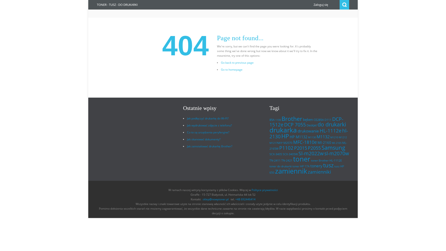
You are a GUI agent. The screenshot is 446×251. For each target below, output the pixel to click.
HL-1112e (330, 130)
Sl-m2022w (311, 153)
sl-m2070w (336, 153)
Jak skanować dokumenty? (203, 139)
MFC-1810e (305, 142)
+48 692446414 (245, 199)
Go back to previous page (237, 63)
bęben (308, 119)
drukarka (283, 130)
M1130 (312, 137)
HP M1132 (298, 136)
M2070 (287, 143)
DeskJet (312, 125)
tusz (328, 165)
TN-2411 (275, 160)
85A (272, 120)
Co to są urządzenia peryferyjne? (208, 132)
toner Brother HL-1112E (326, 160)
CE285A (319, 120)
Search (344, 5)
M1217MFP (276, 143)
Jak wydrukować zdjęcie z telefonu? (209, 125)
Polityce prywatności (265, 190)
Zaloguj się (321, 5)
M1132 (323, 136)
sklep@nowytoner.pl (216, 199)
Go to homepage (232, 70)
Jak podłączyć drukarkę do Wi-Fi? (208, 118)
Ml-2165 (336, 143)
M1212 (343, 137)
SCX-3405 (275, 154)
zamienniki (319, 172)
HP (285, 136)
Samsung (333, 147)
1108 (278, 120)
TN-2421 (286, 160)
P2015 (300, 148)
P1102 (286, 147)
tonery (316, 165)
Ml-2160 (324, 142)
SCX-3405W (290, 154)
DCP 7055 (295, 124)
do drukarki (332, 124)
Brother (292, 118)
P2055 (314, 148)
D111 (328, 120)
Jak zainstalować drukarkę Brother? (209, 146)
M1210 (334, 137)
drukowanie (308, 131)
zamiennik (291, 171)
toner (301, 159)
